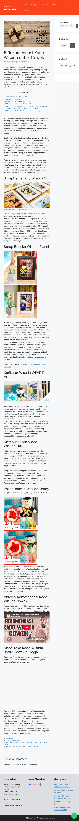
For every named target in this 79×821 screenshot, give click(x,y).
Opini (11, 738)
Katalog (33, 5)
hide (33, 93)
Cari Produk (63, 22)
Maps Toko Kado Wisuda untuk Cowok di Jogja (23, 111)
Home (25, 5)
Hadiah (14, 740)
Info (7, 738)
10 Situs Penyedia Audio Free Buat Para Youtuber (22, 746)
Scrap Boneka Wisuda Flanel (16, 99)
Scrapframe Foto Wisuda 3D (16, 97)
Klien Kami (45, 5)
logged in (17, 764)
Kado (18, 740)
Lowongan (26, 10)
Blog (65, 5)
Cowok (8, 740)
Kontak (55, 5)
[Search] (77, 26)
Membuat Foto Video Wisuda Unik (18, 104)
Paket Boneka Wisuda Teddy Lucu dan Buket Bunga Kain (26, 106)
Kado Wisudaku (10, 8)
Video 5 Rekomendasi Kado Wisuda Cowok (21, 108)
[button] (74, 816)
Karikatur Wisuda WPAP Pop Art (17, 101)
